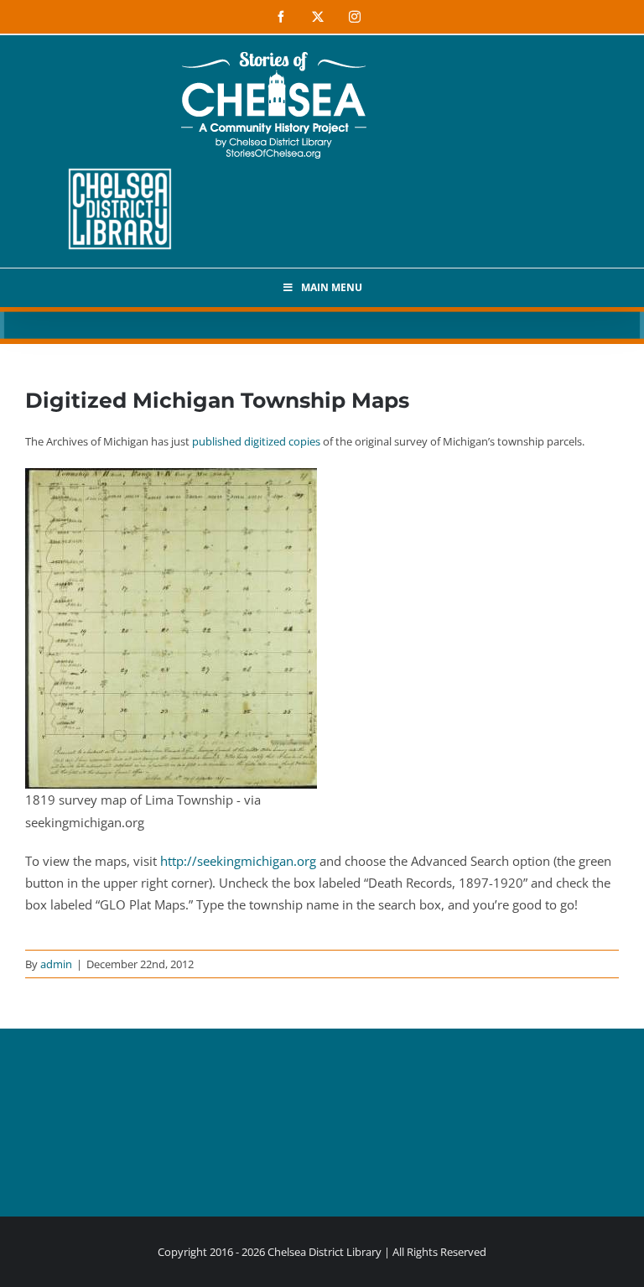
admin (56, 964)
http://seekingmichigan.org (238, 860)
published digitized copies (256, 441)
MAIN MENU (331, 287)
